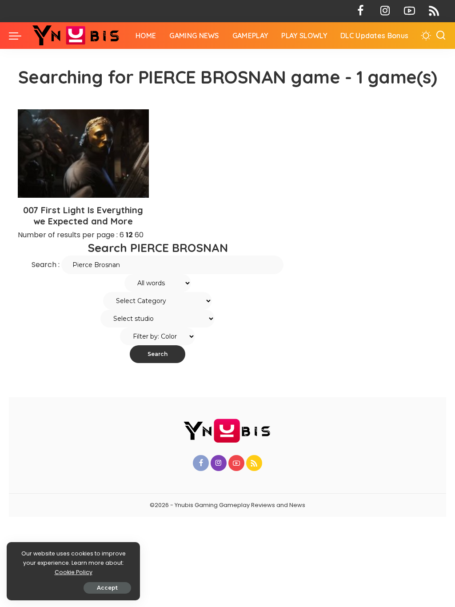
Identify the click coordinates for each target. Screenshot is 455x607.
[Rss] (434, 11)
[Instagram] (385, 11)
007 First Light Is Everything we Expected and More (83, 215)
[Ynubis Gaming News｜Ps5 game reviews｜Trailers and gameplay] (76, 35)
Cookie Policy (73, 572)
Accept (107, 587)
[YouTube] (409, 11)
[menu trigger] (19, 35)
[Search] (440, 35)
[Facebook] (360, 11)
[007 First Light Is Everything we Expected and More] (83, 153)
